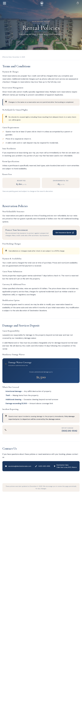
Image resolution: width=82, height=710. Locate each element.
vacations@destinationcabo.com (19, 466)
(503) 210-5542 (69, 430)
